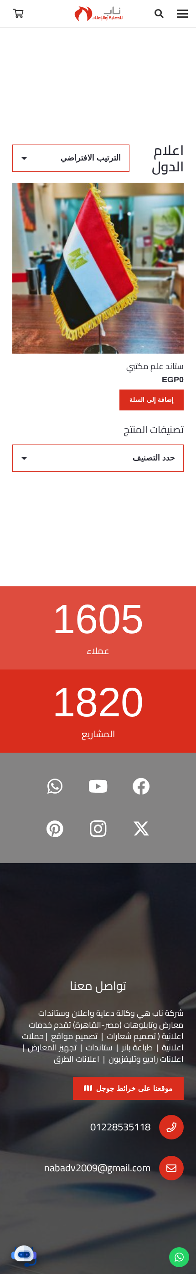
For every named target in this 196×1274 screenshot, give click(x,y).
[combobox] (98, 458)
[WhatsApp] (55, 786)
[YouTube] (98, 786)
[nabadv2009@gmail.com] (167, 1168)
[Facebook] (141, 786)
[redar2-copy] (98, 13)
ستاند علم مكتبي (155, 366)
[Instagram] (98, 829)
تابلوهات (138, 1024)
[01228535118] (167, 1127)
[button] (182, 13)
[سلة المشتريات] (18, 13)
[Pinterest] (55, 829)
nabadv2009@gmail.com (97, 1167)
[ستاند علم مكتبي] (98, 268)
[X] (141, 829)
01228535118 (120, 1126)
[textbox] (154, 457)
